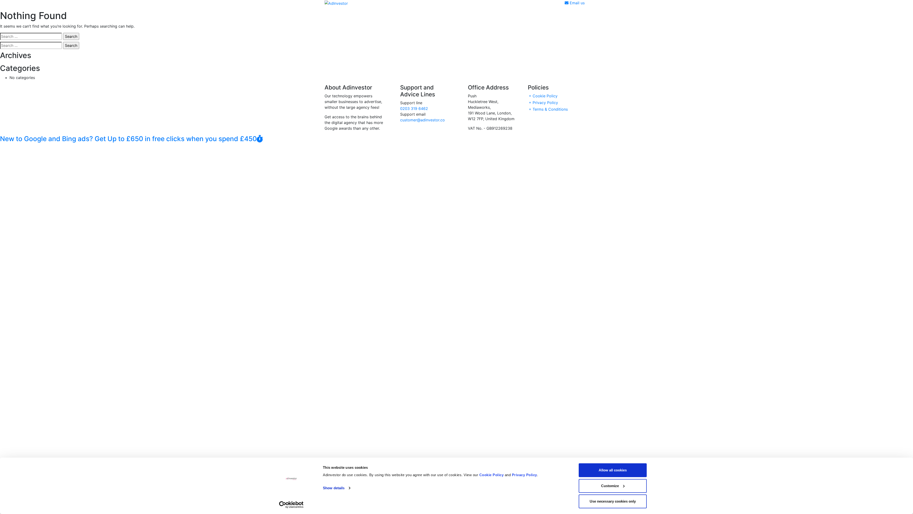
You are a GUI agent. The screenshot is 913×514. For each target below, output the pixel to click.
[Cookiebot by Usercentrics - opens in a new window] (291, 504)
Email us (576, 2)
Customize (610, 486)
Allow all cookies (613, 470)
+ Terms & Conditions (548, 109)
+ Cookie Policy (543, 96)
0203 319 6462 (414, 108)
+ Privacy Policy (543, 102)
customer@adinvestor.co (422, 120)
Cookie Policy (491, 475)
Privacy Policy (524, 475)
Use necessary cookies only (613, 501)
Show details (334, 488)
